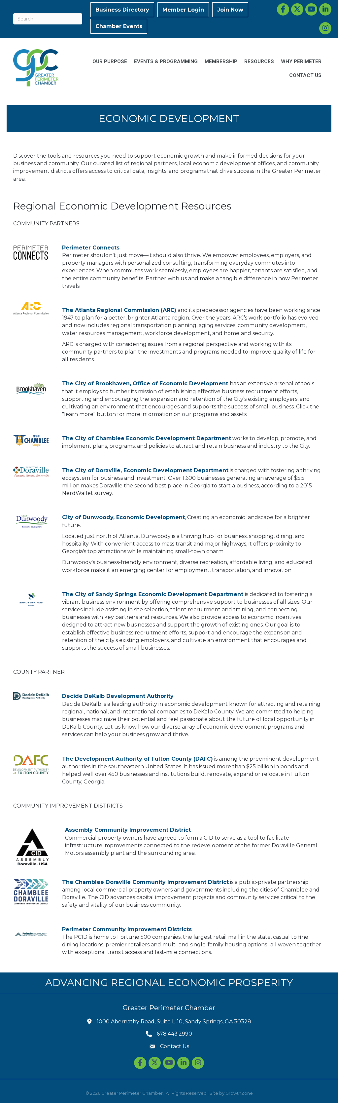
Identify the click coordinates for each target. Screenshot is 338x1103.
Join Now (230, 10)
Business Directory (122, 10)
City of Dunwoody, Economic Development (123, 517)
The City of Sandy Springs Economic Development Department (152, 594)
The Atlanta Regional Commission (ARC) (119, 310)
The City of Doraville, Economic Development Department (145, 470)
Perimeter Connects (90, 248)
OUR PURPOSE (109, 61)
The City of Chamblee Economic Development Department (146, 438)
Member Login (183, 10)
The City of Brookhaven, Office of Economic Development (145, 383)
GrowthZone (239, 1093)
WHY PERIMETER (301, 61)
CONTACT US (305, 75)
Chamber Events (118, 26)
